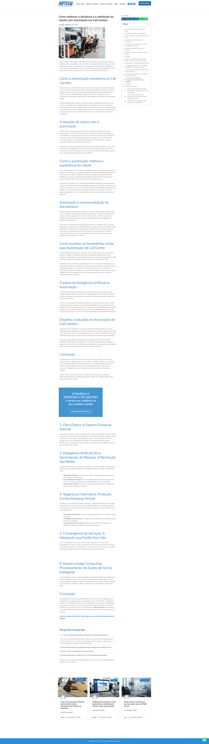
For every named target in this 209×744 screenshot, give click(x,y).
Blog (116, 4)
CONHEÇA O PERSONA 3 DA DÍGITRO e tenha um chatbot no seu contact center (135, 59)
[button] (125, 19)
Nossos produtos (106, 4)
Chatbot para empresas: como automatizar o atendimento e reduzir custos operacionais (137, 96)
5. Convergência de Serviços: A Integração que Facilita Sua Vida (136, 74)
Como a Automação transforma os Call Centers (135, 30)
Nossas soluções (92, 4)
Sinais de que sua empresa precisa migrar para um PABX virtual (136, 101)
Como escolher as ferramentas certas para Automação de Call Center (136, 45)
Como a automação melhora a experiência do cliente (137, 36)
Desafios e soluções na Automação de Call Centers (136, 53)
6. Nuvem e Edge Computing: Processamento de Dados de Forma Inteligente (134, 79)
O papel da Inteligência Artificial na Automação (134, 49)
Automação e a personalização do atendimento (134, 40)
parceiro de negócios (84, 660)
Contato (122, 4)
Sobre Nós (80, 4)
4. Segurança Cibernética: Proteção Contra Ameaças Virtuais (136, 70)
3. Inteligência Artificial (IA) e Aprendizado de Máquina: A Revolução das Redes (136, 66)
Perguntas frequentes (131, 86)
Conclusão (127, 56)
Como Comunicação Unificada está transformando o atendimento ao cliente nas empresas (137, 90)
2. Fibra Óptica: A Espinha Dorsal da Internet (137, 63)
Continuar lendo (66, 712)
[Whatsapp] (204, 740)
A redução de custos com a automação (135, 33)
